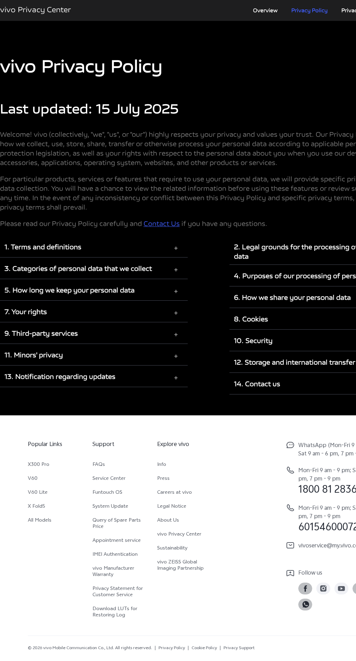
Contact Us (162, 224)
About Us (168, 521)
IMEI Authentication (115, 555)
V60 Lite (38, 493)
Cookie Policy (204, 648)
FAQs (98, 465)
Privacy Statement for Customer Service (117, 592)
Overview (265, 10)
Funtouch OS (107, 493)
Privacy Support (239, 648)
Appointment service (116, 541)
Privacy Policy (309, 10)
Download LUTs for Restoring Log (114, 612)
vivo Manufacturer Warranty (113, 572)
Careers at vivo (174, 493)
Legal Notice (171, 507)
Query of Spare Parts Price (116, 524)
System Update (110, 507)
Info (161, 465)
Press (163, 479)
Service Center (109, 479)
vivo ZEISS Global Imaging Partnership (180, 566)
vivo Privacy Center (179, 535)
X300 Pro (38, 465)
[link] (305, 588)
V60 (33, 479)
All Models (39, 521)
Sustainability (172, 549)
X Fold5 (36, 507)
